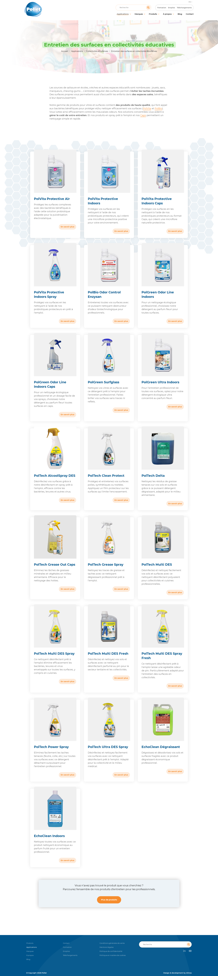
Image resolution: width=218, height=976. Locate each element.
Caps (143, 115)
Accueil (64, 51)
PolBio (158, 108)
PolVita (147, 108)
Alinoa (189, 973)
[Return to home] (45, 9)
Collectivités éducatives (97, 51)
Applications (77, 51)
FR (190, 2)
